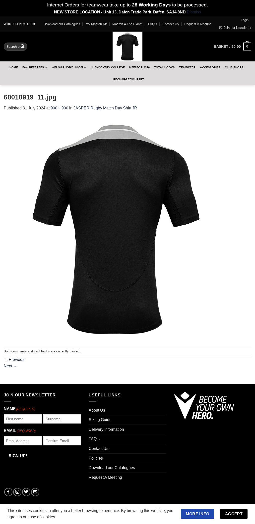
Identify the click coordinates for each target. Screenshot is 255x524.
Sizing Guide (100, 420)
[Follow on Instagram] (17, 492)
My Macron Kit (96, 24)
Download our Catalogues (62, 24)
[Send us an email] (35, 492)
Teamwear (187, 67)
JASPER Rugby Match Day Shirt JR (105, 108)
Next (10, 366)
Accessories (210, 67)
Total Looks (164, 67)
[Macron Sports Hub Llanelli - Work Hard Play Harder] (127, 46)
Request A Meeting (197, 24)
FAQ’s (152, 24)
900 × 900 (59, 108)
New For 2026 (139, 67)
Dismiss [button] (194, 12)
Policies (96, 458)
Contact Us (171, 24)
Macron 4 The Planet (127, 24)
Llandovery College (108, 67)
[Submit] (22, 46)
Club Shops (234, 67)
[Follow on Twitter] (26, 492)
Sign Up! (18, 456)
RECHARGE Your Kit (128, 79)
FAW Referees (33, 67)
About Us (97, 410)
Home (13, 67)
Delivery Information (106, 429)
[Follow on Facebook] (8, 492)
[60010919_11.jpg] (116, 229)
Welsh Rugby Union (67, 67)
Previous (14, 359)
